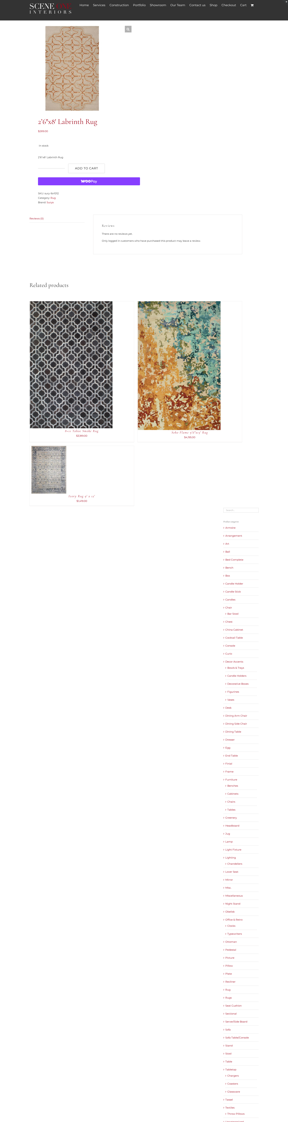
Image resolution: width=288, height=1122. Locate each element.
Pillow (229, 965)
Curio (228, 653)
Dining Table (233, 731)
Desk (228, 707)
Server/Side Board (236, 1021)
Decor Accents (234, 661)
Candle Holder (234, 583)
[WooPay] (89, 181)
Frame (229, 771)
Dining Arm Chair (236, 715)
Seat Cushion (233, 1005)
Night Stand (232, 903)
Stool (228, 1053)
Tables (231, 809)
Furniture (231, 779)
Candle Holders (236, 675)
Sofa (228, 1029)
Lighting (230, 857)
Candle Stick (233, 591)
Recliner (230, 981)
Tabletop (230, 1069)
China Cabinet (234, 629)
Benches (232, 785)
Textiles (229, 1107)
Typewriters (234, 933)
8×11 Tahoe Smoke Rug (82, 431)
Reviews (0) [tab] (37, 218)
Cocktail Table (234, 637)
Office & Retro (233, 919)
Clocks (231, 925)
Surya (50, 202)
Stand (229, 1045)
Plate (228, 973)
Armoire (230, 527)
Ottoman (231, 941)
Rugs (228, 997)
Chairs (231, 801)
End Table (231, 755)
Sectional (231, 1013)
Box (227, 575)
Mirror (229, 879)
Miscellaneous (234, 895)
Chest (228, 621)
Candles (230, 599)
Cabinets (232, 793)
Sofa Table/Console (237, 1037)
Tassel (229, 1099)
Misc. (228, 887)
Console (230, 645)
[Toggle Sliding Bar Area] (285, 3)
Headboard (232, 825)
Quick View (82, 365)
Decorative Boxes (237, 683)
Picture (229, 957)
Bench (229, 567)
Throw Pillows (235, 1113)
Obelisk (230, 911)
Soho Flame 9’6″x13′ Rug (190, 432)
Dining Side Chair (236, 723)
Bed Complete (234, 559)
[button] (128, 29)
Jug (227, 833)
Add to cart (86, 168)
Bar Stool (232, 613)
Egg (227, 747)
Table (228, 1061)
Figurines (233, 691)
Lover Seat (231, 871)
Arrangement (233, 535)
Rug (53, 197)
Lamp (229, 841)
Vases (230, 699)
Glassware (233, 1091)
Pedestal (230, 949)
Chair (228, 607)
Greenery (231, 817)
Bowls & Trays (235, 667)
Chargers (233, 1075)
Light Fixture (233, 849)
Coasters (232, 1083)
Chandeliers (234, 863)
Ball (227, 551)
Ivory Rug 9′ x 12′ (81, 496)
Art (227, 543)
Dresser (230, 739)
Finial (228, 763)
